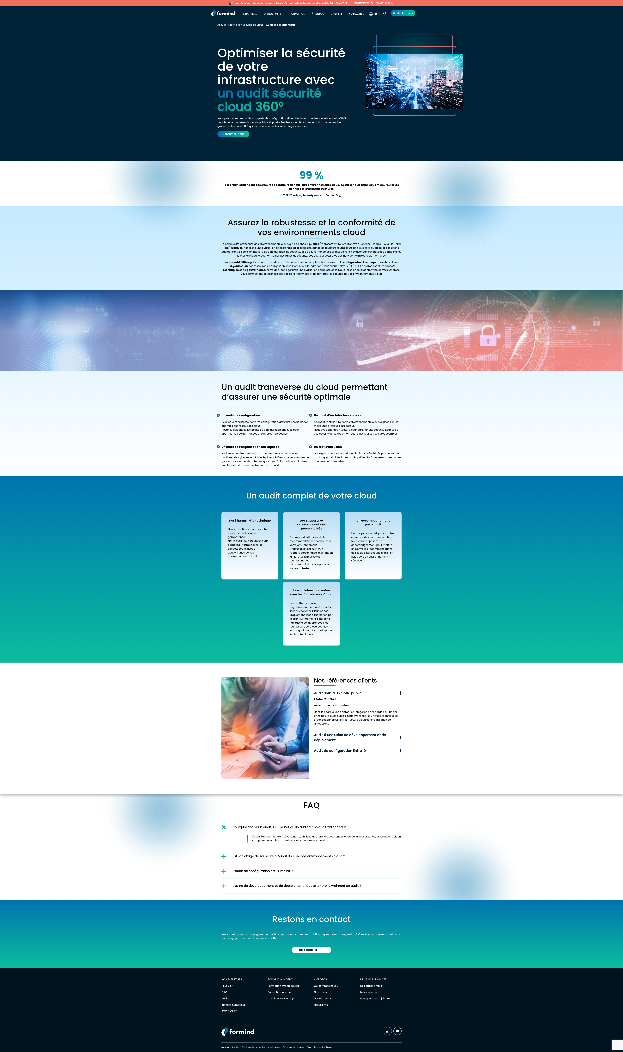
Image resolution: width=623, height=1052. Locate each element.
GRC (224, 992)
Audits (225, 998)
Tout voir (227, 986)
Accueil (221, 24)
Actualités (356, 14)
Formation (297, 14)
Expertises (250, 14)
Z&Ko (329, 1047)
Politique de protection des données (261, 1047)
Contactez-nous (403, 13)
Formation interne (279, 992)
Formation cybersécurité (284, 986)
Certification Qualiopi (281, 998)
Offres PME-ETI (274, 14)
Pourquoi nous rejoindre (375, 998)
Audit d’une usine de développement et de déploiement (350, 737)
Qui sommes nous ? (326, 986)
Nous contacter (307, 950)
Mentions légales (230, 1047)
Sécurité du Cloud (253, 24)
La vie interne (368, 992)
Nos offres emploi (371, 986)
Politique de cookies (293, 1047)
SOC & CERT (229, 1011)
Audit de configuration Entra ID (340, 750)
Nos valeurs (321, 992)
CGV (308, 1047)
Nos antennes (322, 998)
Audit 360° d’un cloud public (337, 693)
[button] (378, 13)
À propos (318, 14)
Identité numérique (233, 1005)
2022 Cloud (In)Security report (302, 195)
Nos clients (321, 1005)
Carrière (336, 14)
